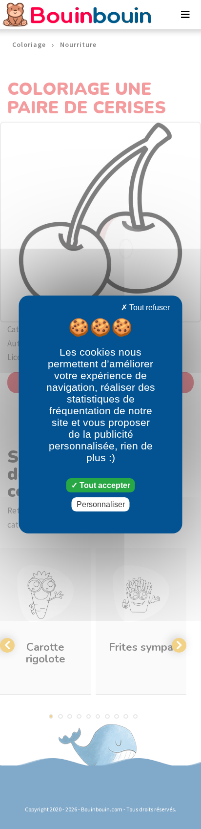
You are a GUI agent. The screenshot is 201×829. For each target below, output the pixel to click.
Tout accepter (104, 485)
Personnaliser (101, 504)
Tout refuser (148, 307)
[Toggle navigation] (185, 14)
